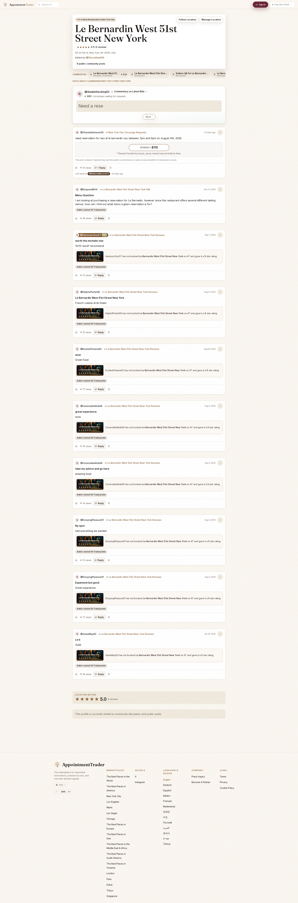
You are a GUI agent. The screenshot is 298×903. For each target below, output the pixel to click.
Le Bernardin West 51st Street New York (99, 297)
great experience (86, 411)
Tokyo (110, 890)
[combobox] (49, 4)
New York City (114, 796)
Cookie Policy (227, 788)
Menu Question (84, 195)
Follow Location (187, 19)
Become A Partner (201, 782)
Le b (77, 639)
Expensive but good (87, 582)
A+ (69, 791)
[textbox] (149, 106)
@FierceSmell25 (95, 57)
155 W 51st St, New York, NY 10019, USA (95, 52)
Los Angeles (113, 801)
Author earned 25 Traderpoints (91, 210)
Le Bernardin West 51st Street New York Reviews (138, 235)
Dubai (109, 884)
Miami (109, 807)
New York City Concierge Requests (127, 132)
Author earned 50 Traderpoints (91, 267)
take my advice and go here (92, 468)
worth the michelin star (89, 240)
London (110, 873)
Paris (109, 879)
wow (78, 354)
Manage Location (211, 19)
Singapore (112, 896)
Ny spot (80, 525)
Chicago (111, 818)
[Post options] (220, 132)
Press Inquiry (198, 776)
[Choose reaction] (76, 168)
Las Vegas (112, 813)
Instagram (140, 782)
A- (57, 791)
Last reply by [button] (99, 173)
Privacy (223, 782)
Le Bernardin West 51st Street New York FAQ (126, 189)
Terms (223, 776)
